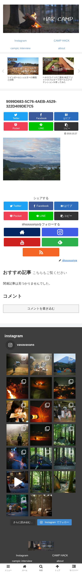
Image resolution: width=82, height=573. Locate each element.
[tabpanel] (22, 70)
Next (79, 71)
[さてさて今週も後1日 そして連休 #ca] (41, 505)
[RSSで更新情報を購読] (41, 252)
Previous (3, 71)
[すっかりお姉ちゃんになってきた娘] (65, 482)
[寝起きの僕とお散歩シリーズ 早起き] (17, 364)
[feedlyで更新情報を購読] (60, 242)
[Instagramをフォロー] (60, 232)
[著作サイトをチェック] (22, 232)
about (60, 560)
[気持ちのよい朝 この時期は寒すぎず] (41, 364)
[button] (66, 126)
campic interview (22, 560)
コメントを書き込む (41, 308)
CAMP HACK (60, 555)
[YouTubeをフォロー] (22, 242)
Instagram (22, 555)
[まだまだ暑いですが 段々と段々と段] (65, 435)
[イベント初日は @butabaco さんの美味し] (17, 411)
